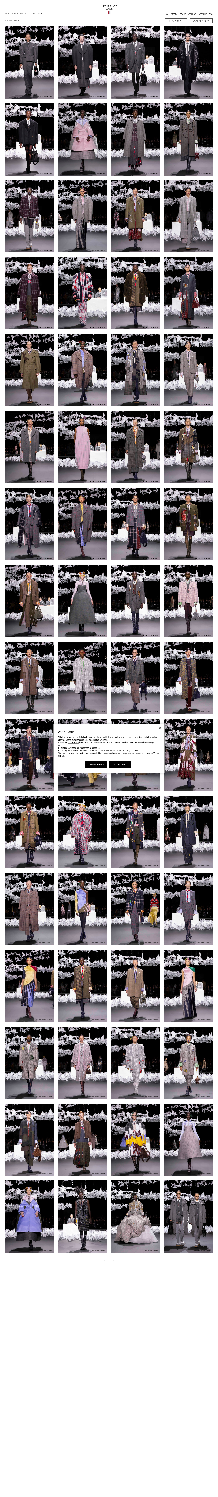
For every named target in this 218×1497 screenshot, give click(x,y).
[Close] (160, 727)
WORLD (41, 13)
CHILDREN (24, 13)
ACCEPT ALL (119, 764)
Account (203, 14)
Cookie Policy (73, 742)
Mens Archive (176, 21)
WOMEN (15, 13)
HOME (34, 13)
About (183, 14)
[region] (109, 748)
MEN (7, 13)
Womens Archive (201, 21)
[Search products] (167, 14)
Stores (174, 14)
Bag (211, 14)
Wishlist (192, 14)
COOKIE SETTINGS (96, 764)
